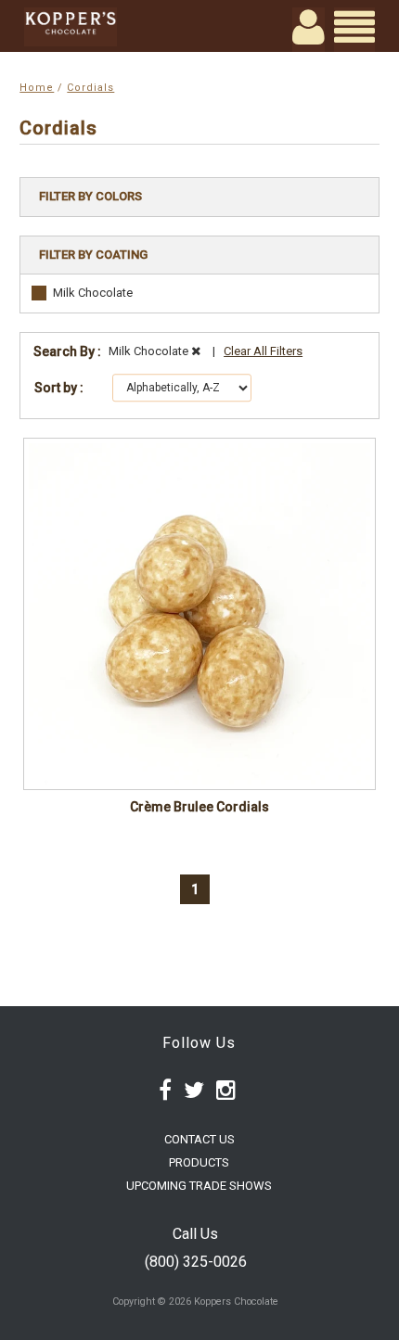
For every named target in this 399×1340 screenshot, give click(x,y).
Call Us (195, 1234)
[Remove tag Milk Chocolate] (195, 351)
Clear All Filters (263, 351)
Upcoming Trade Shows (199, 1186)
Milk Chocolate (93, 293)
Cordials (90, 88)
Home (36, 88)
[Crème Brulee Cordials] (199, 613)
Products (199, 1162)
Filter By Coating (93, 255)
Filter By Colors (90, 196)
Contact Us (199, 1139)
